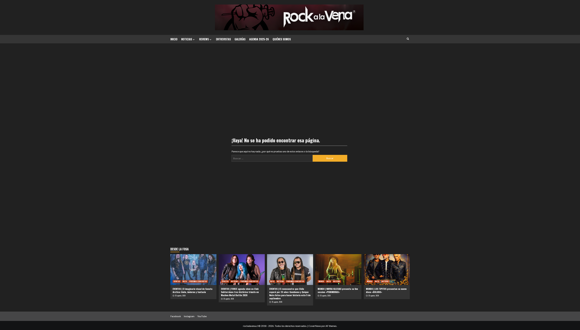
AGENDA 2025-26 (259, 39)
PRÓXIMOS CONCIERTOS (198, 281)
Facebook (175, 316)
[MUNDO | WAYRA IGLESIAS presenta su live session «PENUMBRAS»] (338, 269)
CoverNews (315, 325)
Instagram (189, 316)
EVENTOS (177, 281)
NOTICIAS (186, 39)
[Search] (408, 38)
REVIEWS (204, 39)
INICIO (173, 39)
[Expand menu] (193, 39)
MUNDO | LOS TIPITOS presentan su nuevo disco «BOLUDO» (386, 290)
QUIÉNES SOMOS (282, 39)
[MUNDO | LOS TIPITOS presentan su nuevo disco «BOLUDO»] (387, 269)
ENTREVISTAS (223, 39)
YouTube (202, 316)
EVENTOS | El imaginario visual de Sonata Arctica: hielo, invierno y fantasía (192, 290)
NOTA (185, 281)
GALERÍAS (240, 39)
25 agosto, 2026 (180, 295)
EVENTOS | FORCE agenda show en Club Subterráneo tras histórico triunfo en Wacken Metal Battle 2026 (240, 292)
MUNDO (321, 281)
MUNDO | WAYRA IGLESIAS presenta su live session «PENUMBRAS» (338, 290)
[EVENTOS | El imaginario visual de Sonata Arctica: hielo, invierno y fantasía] (193, 269)
